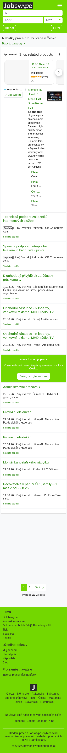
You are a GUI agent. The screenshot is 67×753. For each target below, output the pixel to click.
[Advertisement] (33, 547)
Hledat (9, 28)
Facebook (19, 720)
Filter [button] (56, 28)
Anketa (7, 637)
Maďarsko (55, 697)
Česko (42, 697)
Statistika (8, 633)
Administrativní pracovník (21, 387)
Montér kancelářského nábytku (26, 462)
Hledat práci (10, 654)
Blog (5, 662)
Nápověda (9, 658)
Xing (51, 720)
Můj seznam (10, 650)
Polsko (18, 701)
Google (30, 720)
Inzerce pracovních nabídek (19, 674)
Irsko (33, 697)
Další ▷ (39, 587)
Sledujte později (11, 236)
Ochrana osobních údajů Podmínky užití (27, 625)
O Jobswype (10, 617)
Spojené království (15, 697)
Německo (23, 693)
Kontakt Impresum (14, 621)
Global (10, 693)
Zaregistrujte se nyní (33, 376)
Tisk (5, 629)
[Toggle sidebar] (59, 5)
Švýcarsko (53, 693)
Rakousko (38, 693)
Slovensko (31, 701)
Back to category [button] (12, 43)
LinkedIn (42, 720)
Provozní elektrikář (17, 412)
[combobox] (33, 13)
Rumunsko (47, 701)
